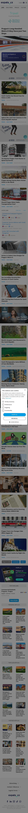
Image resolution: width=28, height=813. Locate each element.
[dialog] (14, 406)
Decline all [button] (14, 418)
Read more (8, 398)
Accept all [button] (14, 414)
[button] (14, 422)
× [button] (24, 390)
